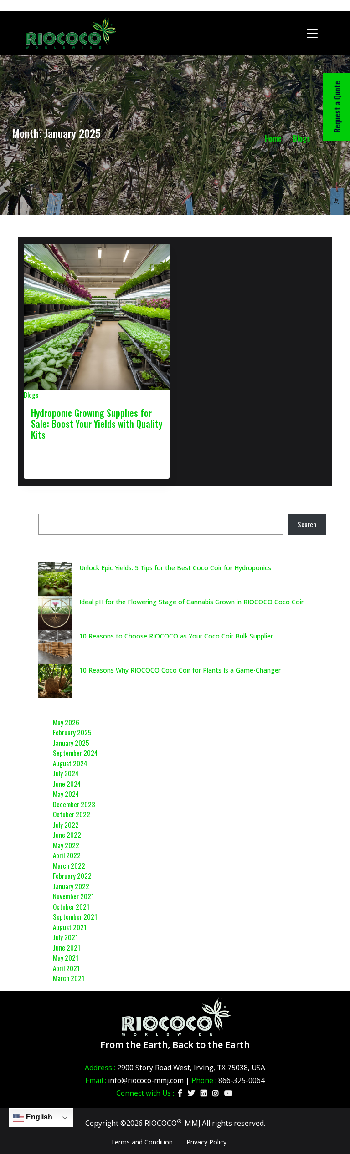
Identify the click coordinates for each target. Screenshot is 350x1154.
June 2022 (67, 835)
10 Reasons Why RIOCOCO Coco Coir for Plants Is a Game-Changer (180, 670)
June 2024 (67, 784)
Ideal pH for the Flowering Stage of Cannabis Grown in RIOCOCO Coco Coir (191, 601)
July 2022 (66, 825)
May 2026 (66, 722)
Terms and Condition (142, 1142)
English (38, 1117)
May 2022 (66, 845)
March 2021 (68, 978)
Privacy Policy (206, 1142)
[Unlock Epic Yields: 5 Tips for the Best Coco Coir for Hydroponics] (55, 579)
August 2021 (70, 927)
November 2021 (73, 896)
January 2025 (71, 743)
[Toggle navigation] (312, 33)
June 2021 (66, 947)
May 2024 (66, 794)
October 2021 (71, 906)
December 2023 (74, 804)
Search (307, 524)
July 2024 (66, 773)
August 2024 (70, 763)
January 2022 (71, 886)
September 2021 (75, 916)
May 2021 (65, 957)
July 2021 (65, 937)
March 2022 (69, 865)
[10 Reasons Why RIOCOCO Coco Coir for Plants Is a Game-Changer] (55, 681)
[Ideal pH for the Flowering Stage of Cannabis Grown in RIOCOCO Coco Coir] (55, 613)
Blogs (301, 138)
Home (273, 138)
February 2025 (72, 732)
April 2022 (67, 855)
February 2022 (72, 876)
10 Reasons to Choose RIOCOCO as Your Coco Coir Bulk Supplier (176, 636)
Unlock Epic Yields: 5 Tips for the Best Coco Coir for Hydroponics (175, 567)
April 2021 (66, 968)
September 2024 (75, 753)
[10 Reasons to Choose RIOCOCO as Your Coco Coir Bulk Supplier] (55, 647)
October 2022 (71, 814)
